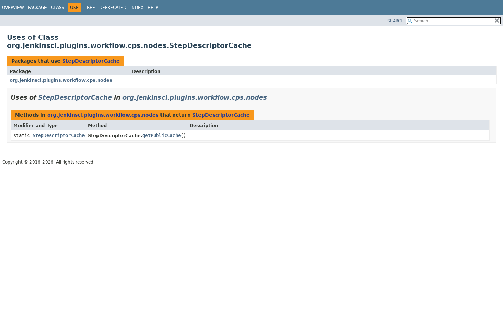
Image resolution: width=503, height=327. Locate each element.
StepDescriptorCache (91, 61)
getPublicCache (161, 135)
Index (136, 7)
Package (37, 7)
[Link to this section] (271, 97)
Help (152, 7)
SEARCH (395, 20)
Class (57, 7)
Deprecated (112, 7)
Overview (13, 7)
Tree (90, 7)
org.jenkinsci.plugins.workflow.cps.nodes (61, 80)
